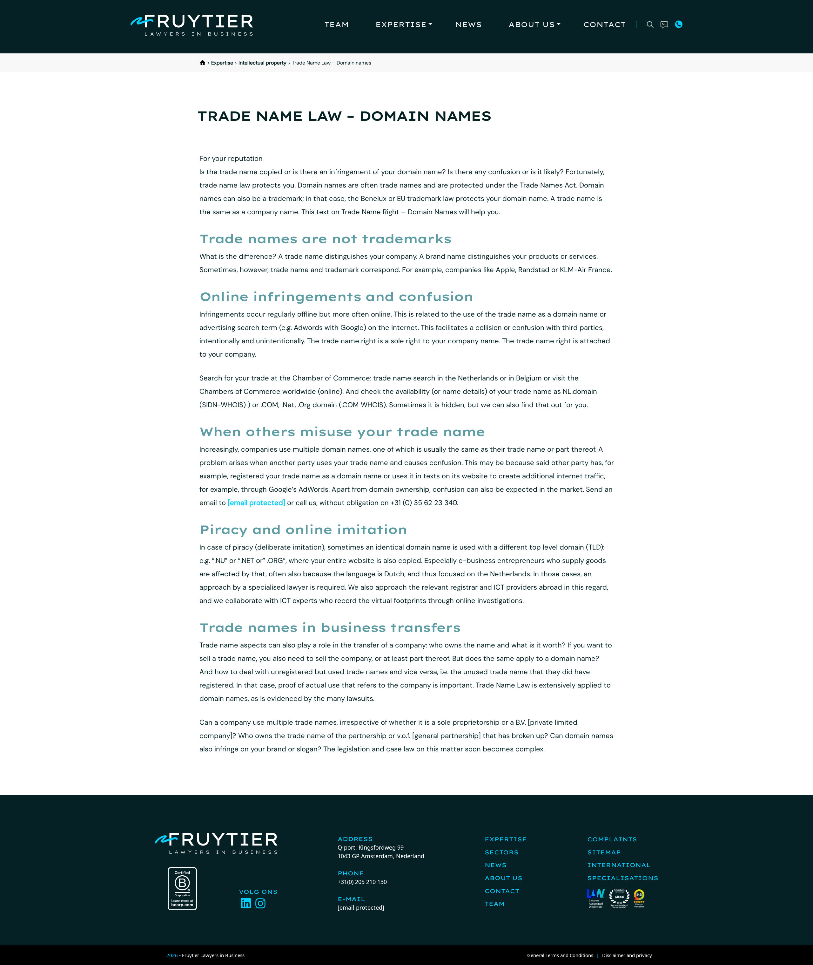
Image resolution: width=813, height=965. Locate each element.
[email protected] (256, 502)
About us (531, 24)
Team (336, 24)
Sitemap (604, 852)
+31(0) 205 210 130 (362, 882)
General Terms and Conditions (560, 955)
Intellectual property (262, 62)
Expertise (401, 24)
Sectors (502, 852)
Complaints (612, 839)
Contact (604, 24)
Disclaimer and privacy (627, 955)
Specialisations (622, 878)
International (619, 865)
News (468, 24)
